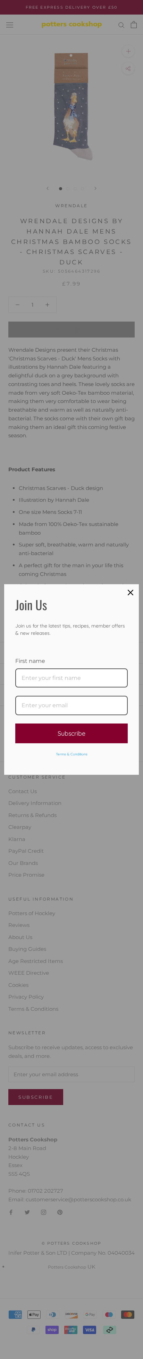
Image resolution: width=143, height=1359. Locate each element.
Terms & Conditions (71, 754)
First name (30, 661)
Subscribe (71, 733)
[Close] (130, 592)
